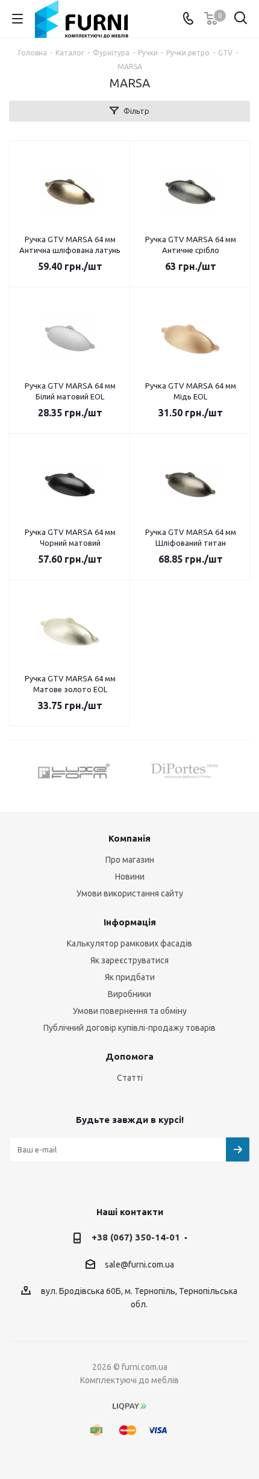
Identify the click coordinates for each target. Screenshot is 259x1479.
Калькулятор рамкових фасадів (129, 943)
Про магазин (129, 860)
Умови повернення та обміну (130, 1011)
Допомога (129, 1056)
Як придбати (130, 977)
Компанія (129, 838)
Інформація (130, 922)
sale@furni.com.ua (139, 1264)
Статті (130, 1078)
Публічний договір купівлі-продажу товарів (129, 1028)
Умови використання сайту (129, 893)
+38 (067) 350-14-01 (136, 1237)
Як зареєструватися (129, 960)
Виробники (129, 994)
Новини (130, 876)
